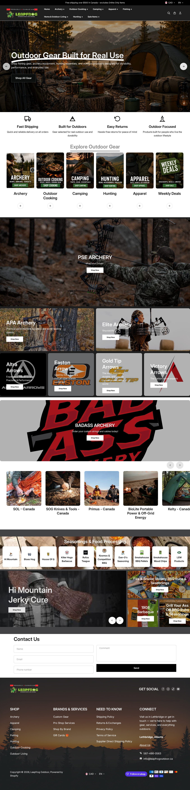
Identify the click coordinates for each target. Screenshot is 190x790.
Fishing (14, 735)
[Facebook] (163, 689)
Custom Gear (61, 716)
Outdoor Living (18, 753)
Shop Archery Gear (25, 76)
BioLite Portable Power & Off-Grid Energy (140, 513)
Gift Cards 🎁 (61, 735)
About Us (145, 745)
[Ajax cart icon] (174, 13)
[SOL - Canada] (24, 488)
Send (136, 668)
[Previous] (6, 66)
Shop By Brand (62, 729)
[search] (169, 13)
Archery (14, 716)
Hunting (14, 741)
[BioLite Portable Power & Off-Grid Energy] (140, 488)
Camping (15, 729)
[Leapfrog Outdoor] (22, 13)
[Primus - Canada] (101, 488)
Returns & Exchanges (108, 722)
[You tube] (178, 689)
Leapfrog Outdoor (39, 772)
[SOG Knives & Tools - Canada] (63, 488)
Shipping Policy (105, 716)
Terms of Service (106, 735)
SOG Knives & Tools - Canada (62, 511)
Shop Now (95, 270)
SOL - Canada (24, 509)
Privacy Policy (104, 729)
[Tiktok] (173, 689)
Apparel (14, 722)
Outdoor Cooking (20, 747)
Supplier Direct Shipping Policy (114, 741)
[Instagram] (168, 689)
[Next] (183, 66)
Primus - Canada (102, 509)
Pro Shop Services (64, 722)
